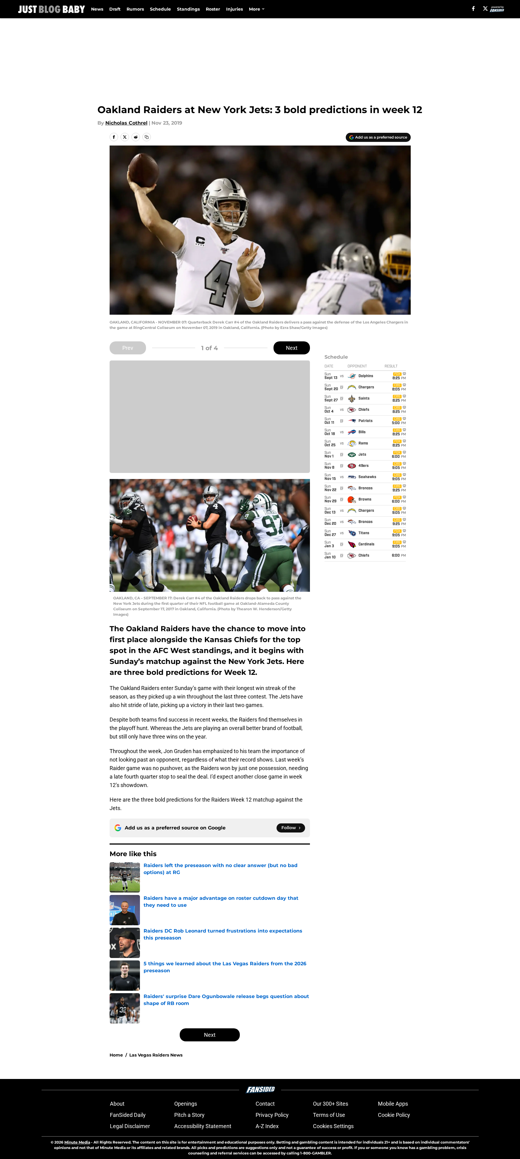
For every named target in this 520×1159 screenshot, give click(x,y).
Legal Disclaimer (130, 1126)
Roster (213, 9)
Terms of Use (329, 1115)
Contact (265, 1103)
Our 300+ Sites (330, 1103)
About (117, 1103)
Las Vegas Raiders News (155, 1055)
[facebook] (473, 8)
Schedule (160, 9)
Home (116, 1055)
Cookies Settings (333, 1126)
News (97, 9)
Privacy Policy (272, 1115)
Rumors (135, 9)
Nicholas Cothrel (126, 123)
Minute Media (77, 1142)
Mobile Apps (393, 1103)
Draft (115, 9)
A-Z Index (267, 1126)
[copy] (146, 137)
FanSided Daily (128, 1115)
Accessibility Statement (202, 1126)
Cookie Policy (394, 1115)
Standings (188, 9)
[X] (485, 8)
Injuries (234, 9)
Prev (127, 348)
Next (291, 348)
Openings (185, 1103)
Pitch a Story (189, 1115)
